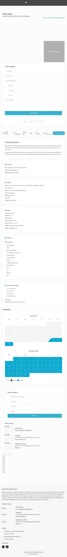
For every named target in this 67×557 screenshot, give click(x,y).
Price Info (9, 164)
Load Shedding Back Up (23, 16)
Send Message (33, 113)
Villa (31, 133)
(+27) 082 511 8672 (9, 534)
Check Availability (58, 133)
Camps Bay (12, 16)
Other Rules (8, 299)
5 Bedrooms (18, 133)
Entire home (6, 133)
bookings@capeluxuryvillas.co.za (12, 536)
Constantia (18, 437)
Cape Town (5, 16)
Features (9, 238)
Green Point (18, 445)
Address (9, 182)
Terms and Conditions (13, 285)
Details (8, 210)
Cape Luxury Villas (7, 492)
